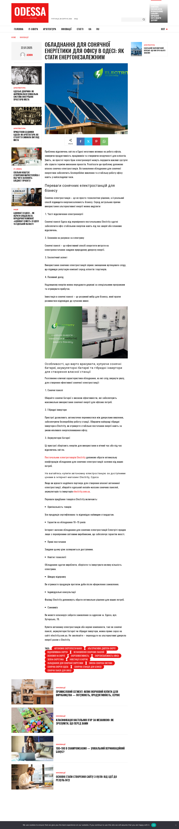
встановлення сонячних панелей (89, 652)
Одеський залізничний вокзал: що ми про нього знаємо (154, 50)
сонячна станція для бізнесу (87, 666)
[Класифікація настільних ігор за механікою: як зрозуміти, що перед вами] (32, 720)
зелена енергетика (55, 659)
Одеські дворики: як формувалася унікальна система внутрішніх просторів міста (25, 95)
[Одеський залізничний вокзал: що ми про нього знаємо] (136, 49)
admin (30, 55)
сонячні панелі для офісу (59, 670)
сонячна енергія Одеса (57, 666)
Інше (15, 209)
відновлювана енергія (57, 652)
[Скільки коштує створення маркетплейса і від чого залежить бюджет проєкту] (26, 156)
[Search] (143, 19)
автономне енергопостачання (68, 648)
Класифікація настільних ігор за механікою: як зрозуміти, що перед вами (85, 721)
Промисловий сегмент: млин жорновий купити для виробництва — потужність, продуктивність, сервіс (88, 693)
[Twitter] (88, 141)
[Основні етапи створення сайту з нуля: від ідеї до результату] (32, 776)
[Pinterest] (96, 141)
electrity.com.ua (81, 491)
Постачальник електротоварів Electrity (65, 457)
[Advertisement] (150, 77)
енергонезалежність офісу (107, 655)
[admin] (23, 54)
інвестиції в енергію (79, 659)
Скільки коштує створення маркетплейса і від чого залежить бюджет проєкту (26, 176)
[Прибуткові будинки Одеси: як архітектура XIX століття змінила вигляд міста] (26, 116)
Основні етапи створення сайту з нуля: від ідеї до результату (86, 778)
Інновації (24, 37)
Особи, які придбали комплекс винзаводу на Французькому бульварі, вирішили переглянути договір (157, 11)
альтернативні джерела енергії (102, 648)
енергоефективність (80, 655)
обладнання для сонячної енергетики (65, 663)
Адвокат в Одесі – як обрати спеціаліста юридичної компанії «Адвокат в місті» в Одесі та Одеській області (26, 218)
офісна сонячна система (100, 663)
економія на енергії (56, 655)
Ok (154, 825)
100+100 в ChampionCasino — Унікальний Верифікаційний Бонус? (90, 750)
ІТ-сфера (17, 169)
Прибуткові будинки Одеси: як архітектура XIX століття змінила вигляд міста (26, 136)
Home (13, 37)
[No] (175, 825)
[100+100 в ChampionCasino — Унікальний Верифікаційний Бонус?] (32, 748)
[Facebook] (81, 141)
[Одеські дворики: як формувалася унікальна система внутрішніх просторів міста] (26, 75)
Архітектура (19, 88)
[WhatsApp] (104, 141)
